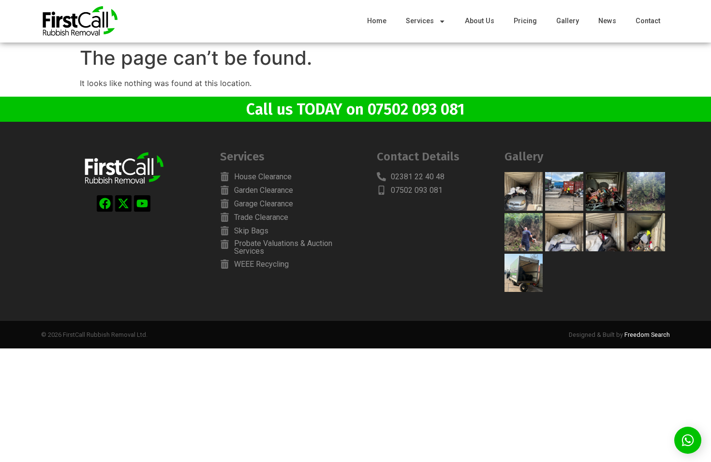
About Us (479, 21)
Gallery (567, 21)
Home (376, 21)
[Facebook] (105, 203)
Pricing (525, 21)
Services (420, 21)
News (607, 21)
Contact (648, 21)
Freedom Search (647, 334)
